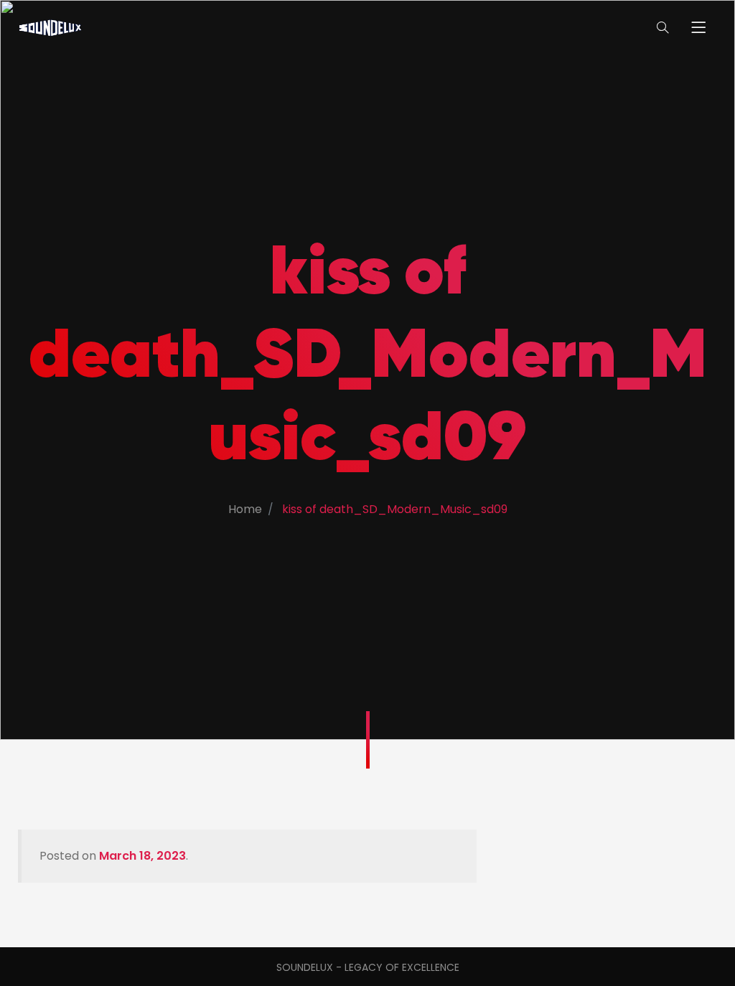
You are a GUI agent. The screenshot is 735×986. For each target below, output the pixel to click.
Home (245, 509)
